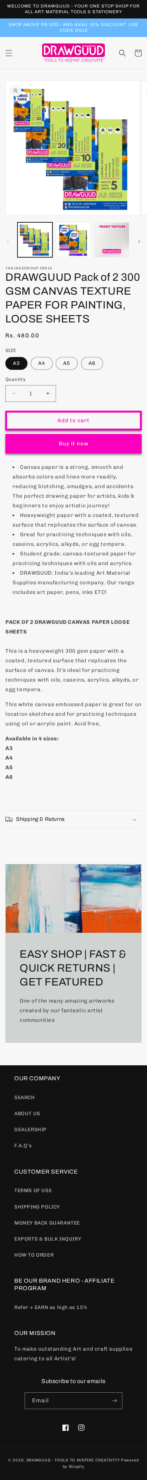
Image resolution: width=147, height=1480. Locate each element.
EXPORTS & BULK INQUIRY (47, 1239)
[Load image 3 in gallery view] (111, 239)
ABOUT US (27, 1114)
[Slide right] (139, 241)
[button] (9, 53)
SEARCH (24, 1098)
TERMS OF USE (33, 1190)
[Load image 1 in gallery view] (34, 239)
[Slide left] (8, 241)
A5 (66, 363)
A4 (41, 363)
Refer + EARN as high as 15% (50, 1307)
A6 (92, 363)
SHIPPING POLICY (37, 1207)
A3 (16, 363)
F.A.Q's (23, 1146)
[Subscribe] (114, 1400)
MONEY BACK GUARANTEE (47, 1223)
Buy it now (73, 443)
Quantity (15, 379)
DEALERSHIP (30, 1130)
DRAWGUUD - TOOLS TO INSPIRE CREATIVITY (73, 1460)
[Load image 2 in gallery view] (73, 239)
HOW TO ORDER (34, 1255)
